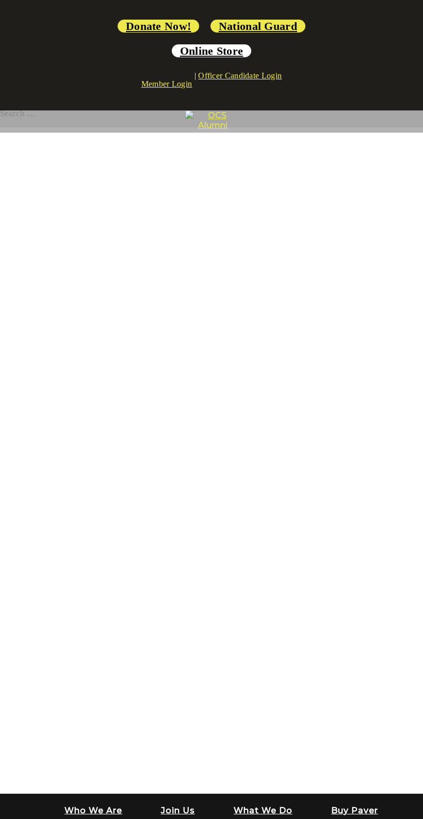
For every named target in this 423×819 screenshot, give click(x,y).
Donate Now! (158, 26)
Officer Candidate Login (240, 75)
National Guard (258, 26)
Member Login (166, 83)
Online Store (211, 50)
